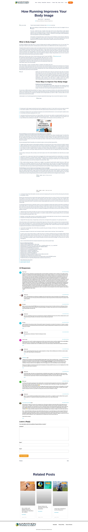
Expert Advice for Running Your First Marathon (43, 507)
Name (20, 442)
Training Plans (44, 2)
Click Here (49, 25)
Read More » (24, 514)
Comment (21, 426)
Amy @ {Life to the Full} (26, 402)
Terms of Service (69, 524)
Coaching (39, 2)
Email (20, 448)
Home (36, 2)
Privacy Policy (61, 524)
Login (66, 2)
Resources (48, 2)
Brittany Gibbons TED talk (25, 262)
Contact (59, 2)
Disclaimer (55, 524)
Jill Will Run (24, 357)
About (62, 2)
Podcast (53, 2)
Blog (56, 2)
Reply (24, 300)
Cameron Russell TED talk (25, 261)
